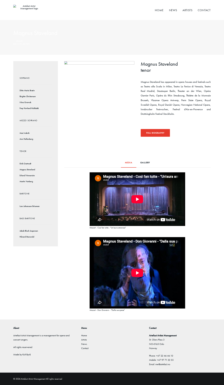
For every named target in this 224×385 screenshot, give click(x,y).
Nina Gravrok (25, 102)
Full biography (155, 132)
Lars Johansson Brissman (30, 206)
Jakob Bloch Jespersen (29, 230)
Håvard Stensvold (27, 236)
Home (159, 10)
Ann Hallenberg (26, 139)
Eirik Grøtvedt (25, 163)
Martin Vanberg (26, 181)
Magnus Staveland (27, 169)
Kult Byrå (26, 354)
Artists (187, 10)
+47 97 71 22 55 (165, 359)
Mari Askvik (24, 133)
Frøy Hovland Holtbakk (29, 108)
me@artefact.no (162, 364)
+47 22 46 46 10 (164, 355)
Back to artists (21, 44)
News (173, 10)
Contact (204, 10)
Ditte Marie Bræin (27, 90)
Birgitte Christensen (28, 96)
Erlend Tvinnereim (27, 175)
